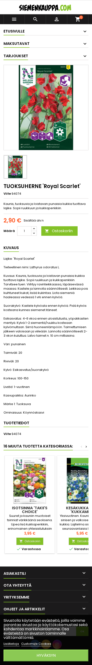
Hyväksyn (46, 655)
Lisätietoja (12, 643)
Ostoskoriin (59, 231)
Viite (7, 194)
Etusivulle (14, 31)
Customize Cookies (36, 643)
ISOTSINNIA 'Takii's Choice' (29, 509)
